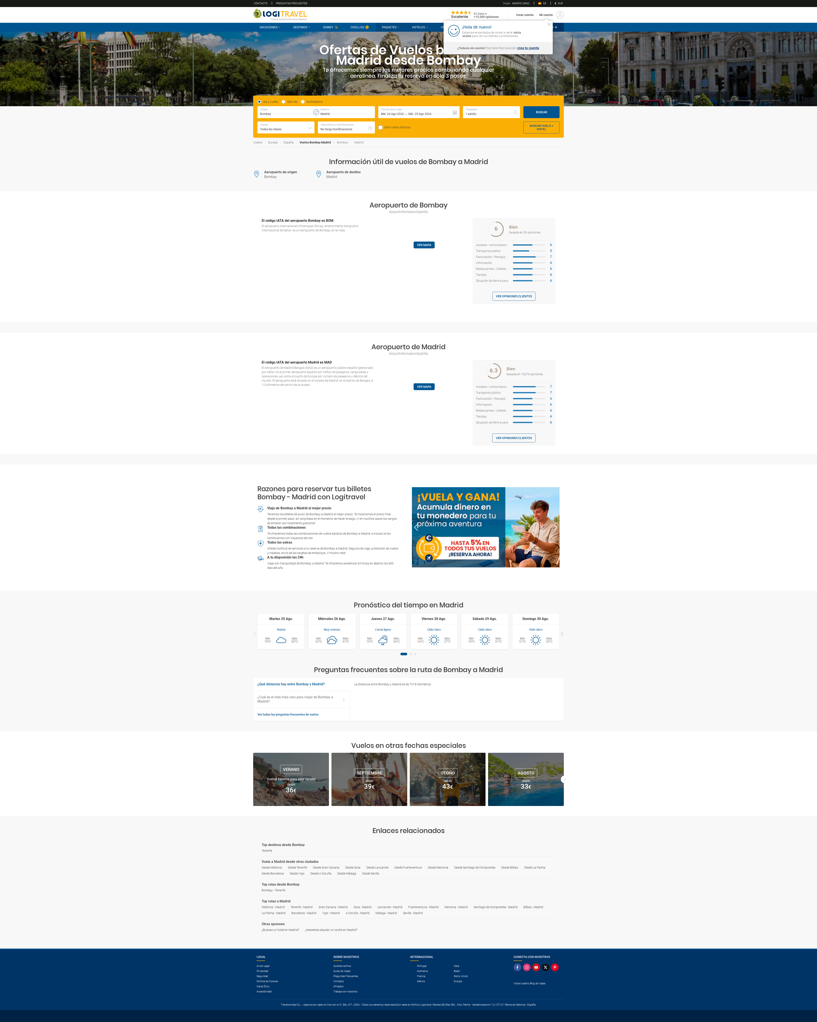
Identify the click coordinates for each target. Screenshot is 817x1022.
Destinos (300, 27)
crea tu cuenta (528, 48)
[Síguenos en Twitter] (546, 967)
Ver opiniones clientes (514, 296)
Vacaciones (268, 27)
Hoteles (418, 27)
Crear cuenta (525, 15)
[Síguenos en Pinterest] (555, 967)
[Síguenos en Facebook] (518, 967)
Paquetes (389, 27)
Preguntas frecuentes (291, 3)
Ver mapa (424, 245)
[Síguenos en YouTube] (537, 967)
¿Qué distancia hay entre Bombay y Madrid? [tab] (291, 684)
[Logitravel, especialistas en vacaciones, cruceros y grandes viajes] (280, 13)
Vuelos (257, 142)
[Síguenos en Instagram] (527, 967)
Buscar (541, 112)
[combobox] (285, 127)
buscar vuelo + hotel (541, 127)
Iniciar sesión (536, 30)
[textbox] (286, 112)
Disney (328, 27)
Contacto (260, 3)
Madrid (359, 142)
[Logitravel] (475, 15)
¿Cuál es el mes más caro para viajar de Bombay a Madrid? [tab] (295, 699)
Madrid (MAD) (516, 3)
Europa (273, 142)
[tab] (403, 654)
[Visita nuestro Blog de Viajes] (537, 990)
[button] (419, 112)
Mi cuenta (546, 15)
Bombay (342, 142)
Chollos (357, 27)
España (289, 142)
